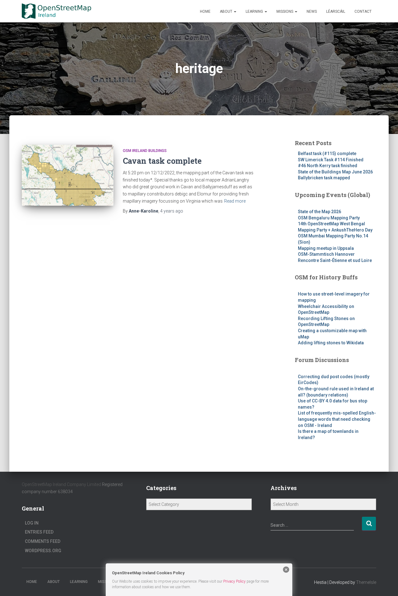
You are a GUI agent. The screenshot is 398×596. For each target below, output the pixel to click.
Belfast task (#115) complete (327, 153)
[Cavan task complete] (67, 175)
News (312, 11)
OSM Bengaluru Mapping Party (329, 217)
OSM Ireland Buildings (145, 151)
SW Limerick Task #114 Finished (330, 159)
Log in (32, 522)
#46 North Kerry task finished (327, 165)
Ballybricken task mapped (324, 177)
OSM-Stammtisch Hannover (326, 254)
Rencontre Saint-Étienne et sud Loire (335, 260)
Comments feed (42, 541)
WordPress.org (43, 550)
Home (205, 11)
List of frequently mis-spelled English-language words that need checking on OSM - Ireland (337, 419)
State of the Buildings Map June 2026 (335, 171)
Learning (255, 11)
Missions (285, 11)
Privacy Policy (234, 581)
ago (171, 211)
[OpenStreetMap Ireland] (56, 11)
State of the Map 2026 (319, 211)
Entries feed (39, 532)
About (226, 11)
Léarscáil (335, 11)
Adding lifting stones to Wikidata (331, 342)
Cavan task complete (162, 161)
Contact (363, 11)
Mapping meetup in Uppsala (326, 248)
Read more (235, 201)
